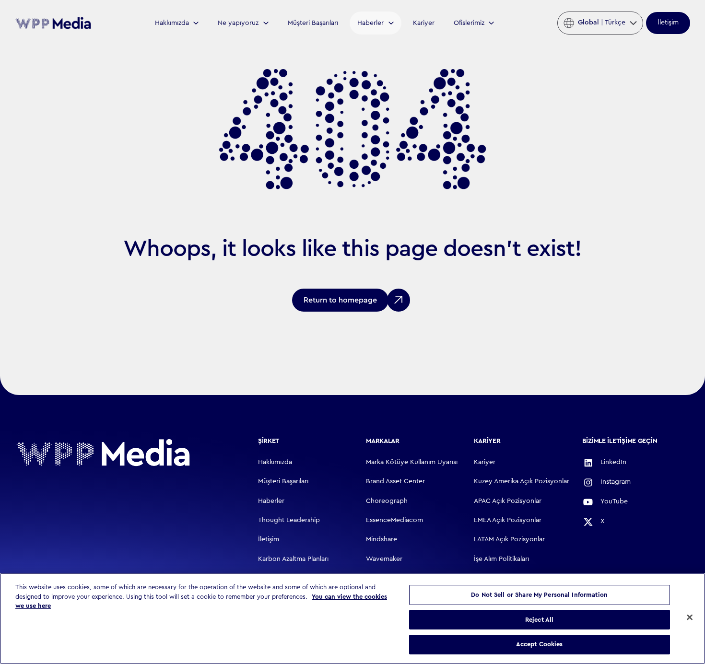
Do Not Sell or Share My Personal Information (539, 595)
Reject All (539, 620)
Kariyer (424, 23)
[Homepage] (103, 452)
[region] (352, 618)
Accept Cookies (539, 644)
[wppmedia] (53, 23)
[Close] (689, 617)
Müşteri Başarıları (313, 23)
